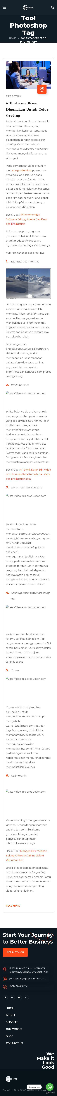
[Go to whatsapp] (50, 1087)
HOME (10, 1008)
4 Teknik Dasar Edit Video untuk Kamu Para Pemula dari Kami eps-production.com (28, 474)
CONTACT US (14, 1043)
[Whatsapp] (26, 997)
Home (12, 38)
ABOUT (10, 1015)
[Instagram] (12, 997)
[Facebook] (5, 997)
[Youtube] (19, 997)
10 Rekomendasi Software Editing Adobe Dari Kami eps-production (26, 219)
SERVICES (12, 1022)
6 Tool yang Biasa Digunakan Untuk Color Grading (27, 109)
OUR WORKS (14, 1029)
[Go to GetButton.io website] (50, 1093)
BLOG (9, 1036)
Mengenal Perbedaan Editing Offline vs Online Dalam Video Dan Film (26, 856)
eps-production (21, 170)
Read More (13, 905)
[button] (52, 7)
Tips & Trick (13, 96)
